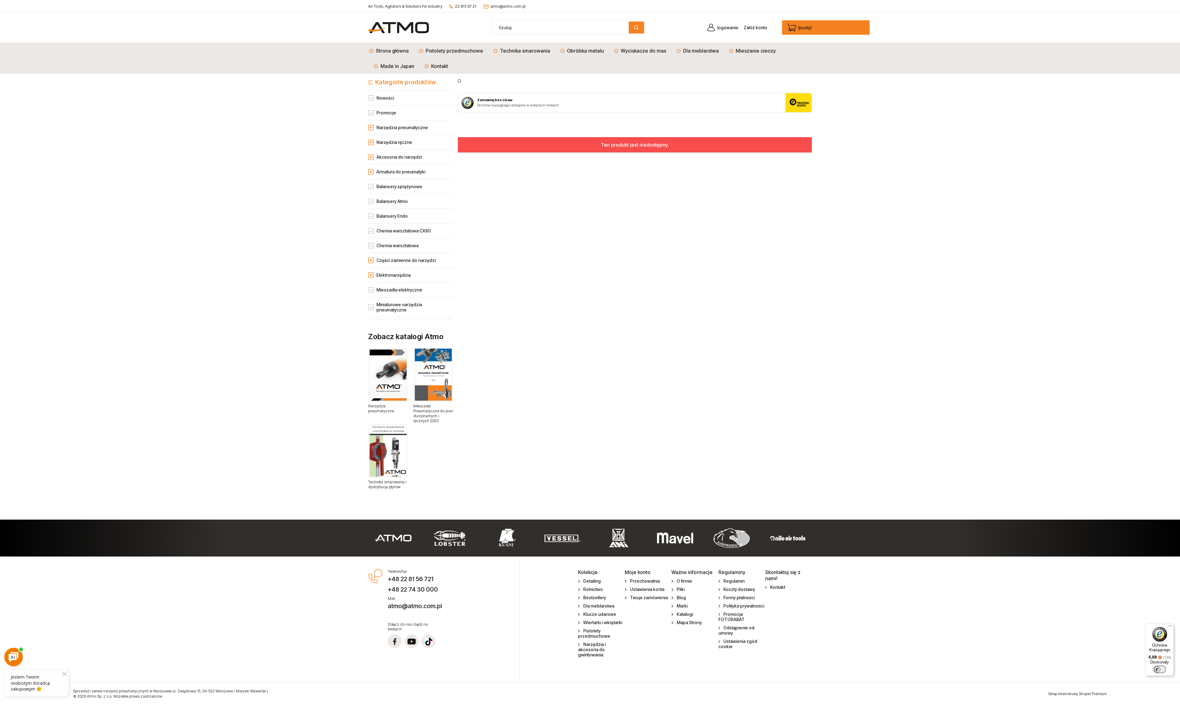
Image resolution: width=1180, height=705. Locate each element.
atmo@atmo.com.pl (507, 6)
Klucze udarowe (599, 614)
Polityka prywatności (743, 605)
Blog (681, 597)
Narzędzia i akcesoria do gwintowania (592, 649)
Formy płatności (739, 597)
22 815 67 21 (465, 6)
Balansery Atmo (392, 201)
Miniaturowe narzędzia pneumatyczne (399, 307)
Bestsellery (594, 597)
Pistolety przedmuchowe (594, 633)
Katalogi (685, 614)
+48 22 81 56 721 (410, 579)
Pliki (681, 589)
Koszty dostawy (739, 589)
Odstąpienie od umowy (736, 630)
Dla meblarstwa (598, 605)
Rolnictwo (593, 589)
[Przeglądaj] (388, 374)
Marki (682, 605)
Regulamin (734, 581)
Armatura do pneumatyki (400, 171)
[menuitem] (390, 50)
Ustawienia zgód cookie (737, 644)
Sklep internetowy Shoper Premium (1077, 693)
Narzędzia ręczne (394, 142)
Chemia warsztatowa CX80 (403, 230)
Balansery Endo (392, 216)
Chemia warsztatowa (397, 245)
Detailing (592, 581)
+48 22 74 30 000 (413, 589)
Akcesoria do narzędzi (399, 157)
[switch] (1160, 669)
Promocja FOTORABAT (731, 617)
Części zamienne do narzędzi (406, 260)
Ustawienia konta (647, 589)
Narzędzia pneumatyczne (402, 127)
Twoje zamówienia (649, 597)
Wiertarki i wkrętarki (602, 622)
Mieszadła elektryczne (399, 289)
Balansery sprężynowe (399, 186)
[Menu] (1170, 627)
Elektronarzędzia (393, 275)
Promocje (386, 112)
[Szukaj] (636, 28)
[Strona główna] (398, 27)
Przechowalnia (645, 581)
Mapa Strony (689, 622)
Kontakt (777, 587)
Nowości (385, 98)
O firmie (684, 581)
